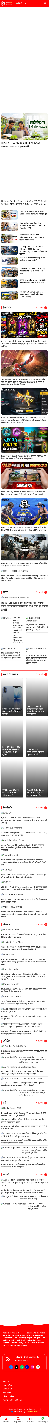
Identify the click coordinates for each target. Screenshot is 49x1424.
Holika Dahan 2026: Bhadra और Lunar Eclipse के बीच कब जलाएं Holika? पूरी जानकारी (23, 1114)
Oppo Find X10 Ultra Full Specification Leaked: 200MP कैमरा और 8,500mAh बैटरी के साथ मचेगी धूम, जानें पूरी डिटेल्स (24, 914)
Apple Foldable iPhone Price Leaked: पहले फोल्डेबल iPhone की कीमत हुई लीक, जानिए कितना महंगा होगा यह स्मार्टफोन (22, 847)
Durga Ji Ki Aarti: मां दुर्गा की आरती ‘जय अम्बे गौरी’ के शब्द (34, 1197)
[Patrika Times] (7, 3)
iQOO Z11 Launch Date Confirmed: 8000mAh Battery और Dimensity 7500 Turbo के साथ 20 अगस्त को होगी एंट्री (24, 820)
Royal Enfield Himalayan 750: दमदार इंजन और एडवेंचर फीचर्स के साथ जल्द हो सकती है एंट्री (24, 606)
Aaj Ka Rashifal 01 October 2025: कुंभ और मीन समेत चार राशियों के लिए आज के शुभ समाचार (32, 1060)
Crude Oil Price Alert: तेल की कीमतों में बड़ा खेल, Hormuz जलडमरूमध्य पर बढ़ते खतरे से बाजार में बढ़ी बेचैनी (23, 948)
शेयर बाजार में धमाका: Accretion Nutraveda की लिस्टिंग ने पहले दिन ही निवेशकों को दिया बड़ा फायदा (23, 1032)
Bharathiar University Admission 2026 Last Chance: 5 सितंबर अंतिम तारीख (32, 237)
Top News (18, 1422)
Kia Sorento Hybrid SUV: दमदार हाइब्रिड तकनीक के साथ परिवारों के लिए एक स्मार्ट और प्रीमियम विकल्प (36, 659)
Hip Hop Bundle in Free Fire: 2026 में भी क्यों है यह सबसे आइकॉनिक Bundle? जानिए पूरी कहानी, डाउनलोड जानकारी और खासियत (24, 343)
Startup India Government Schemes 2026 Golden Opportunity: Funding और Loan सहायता (33, 250)
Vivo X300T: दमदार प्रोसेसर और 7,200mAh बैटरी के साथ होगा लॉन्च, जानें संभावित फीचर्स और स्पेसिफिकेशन (24, 876)
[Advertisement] (24, 34)
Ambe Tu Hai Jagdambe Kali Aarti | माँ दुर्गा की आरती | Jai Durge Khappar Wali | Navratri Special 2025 (24, 1191)
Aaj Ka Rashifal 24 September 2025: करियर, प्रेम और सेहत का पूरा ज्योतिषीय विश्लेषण (32, 1093)
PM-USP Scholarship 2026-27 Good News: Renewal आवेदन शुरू (33, 212)
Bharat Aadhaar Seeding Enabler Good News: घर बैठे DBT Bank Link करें (33, 225)
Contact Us (7, 1389)
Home (6, 1422)
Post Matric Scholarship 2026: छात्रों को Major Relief (32, 259)
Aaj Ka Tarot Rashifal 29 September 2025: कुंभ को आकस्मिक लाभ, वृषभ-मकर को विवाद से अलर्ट (22, 1084)
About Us (6, 1381)
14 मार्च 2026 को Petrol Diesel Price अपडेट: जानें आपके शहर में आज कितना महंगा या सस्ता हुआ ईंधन (23, 1002)
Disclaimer (7, 1392)
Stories (30, 1422)
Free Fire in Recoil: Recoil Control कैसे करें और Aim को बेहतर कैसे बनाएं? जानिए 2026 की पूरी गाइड (23, 457)
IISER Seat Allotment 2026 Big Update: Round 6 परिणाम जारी (32, 281)
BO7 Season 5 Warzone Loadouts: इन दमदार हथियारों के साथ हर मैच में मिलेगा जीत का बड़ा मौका (24, 564)
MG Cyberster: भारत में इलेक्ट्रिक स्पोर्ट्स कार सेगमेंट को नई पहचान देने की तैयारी (11, 655)
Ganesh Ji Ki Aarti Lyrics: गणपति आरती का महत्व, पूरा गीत (37, 1206)
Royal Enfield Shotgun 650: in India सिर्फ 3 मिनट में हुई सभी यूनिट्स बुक (37, 627)
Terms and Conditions (12, 1400)
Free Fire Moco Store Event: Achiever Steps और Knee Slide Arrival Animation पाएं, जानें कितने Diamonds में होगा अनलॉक (24, 578)
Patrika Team (8, 1385)
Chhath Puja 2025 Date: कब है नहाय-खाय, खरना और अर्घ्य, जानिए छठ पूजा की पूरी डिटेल (34, 1150)
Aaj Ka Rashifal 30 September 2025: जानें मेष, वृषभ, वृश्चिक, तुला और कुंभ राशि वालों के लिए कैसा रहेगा (22, 1072)
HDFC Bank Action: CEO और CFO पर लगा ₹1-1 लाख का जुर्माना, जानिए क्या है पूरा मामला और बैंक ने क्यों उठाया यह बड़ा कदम (23, 962)
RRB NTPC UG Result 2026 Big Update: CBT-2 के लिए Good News (32, 271)
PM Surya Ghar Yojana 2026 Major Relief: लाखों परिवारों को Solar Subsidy (31, 294)
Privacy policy (8, 1396)
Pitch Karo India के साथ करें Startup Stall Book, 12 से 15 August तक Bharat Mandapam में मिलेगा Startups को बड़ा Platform (23, 976)
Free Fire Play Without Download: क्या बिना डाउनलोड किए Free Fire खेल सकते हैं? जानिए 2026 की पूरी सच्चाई (23, 493)
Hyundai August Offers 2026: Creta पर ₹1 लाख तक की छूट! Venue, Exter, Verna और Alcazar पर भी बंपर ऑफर (18, 630)
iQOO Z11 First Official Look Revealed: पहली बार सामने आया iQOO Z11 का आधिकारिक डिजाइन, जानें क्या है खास (24, 888)
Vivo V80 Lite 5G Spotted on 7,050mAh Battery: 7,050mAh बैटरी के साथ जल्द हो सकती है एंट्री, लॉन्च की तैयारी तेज (23, 862)
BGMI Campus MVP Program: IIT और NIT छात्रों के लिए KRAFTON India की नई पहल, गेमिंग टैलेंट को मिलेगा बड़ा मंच (23, 529)
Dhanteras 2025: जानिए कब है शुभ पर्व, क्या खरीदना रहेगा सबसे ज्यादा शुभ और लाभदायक (23, 1165)
